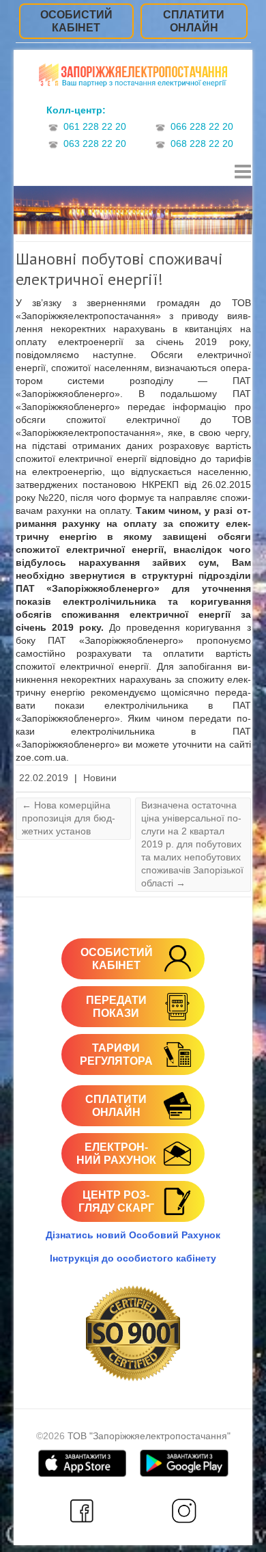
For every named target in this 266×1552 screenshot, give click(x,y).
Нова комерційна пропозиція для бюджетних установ (68, 818)
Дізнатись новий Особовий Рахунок (133, 1234)
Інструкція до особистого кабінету (133, 1258)
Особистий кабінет (76, 21)
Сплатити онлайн (193, 21)
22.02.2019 (43, 778)
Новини (100, 778)
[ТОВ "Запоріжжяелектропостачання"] (133, 77)
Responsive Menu (243, 172)
